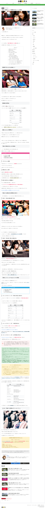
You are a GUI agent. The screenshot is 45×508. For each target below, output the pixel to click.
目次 (14, 47)
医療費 (34, 46)
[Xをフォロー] (7, 459)
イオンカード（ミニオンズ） (5, 337)
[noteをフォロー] (8, 459)
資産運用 (33, 51)
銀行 (33, 44)
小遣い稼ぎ (33, 53)
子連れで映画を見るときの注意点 (13, 52)
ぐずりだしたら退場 (11, 53)
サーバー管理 (34, 32)
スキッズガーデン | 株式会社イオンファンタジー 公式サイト (9, 329)
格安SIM (34, 39)
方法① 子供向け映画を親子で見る (13, 57)
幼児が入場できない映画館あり (13, 55)
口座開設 (34, 58)
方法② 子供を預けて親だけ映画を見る (14, 58)
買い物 (34, 35)
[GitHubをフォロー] (9, 459)
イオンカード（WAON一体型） (6, 441)
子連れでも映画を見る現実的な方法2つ (13, 56)
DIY (33, 42)
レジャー (34, 37)
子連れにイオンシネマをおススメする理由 (14, 59)
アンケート (34, 55)
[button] (24, 463)
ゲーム (33, 30)
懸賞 (33, 62)
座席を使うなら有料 (11, 54)
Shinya (8, 455)
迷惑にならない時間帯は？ (12, 51)
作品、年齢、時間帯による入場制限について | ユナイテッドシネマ (10, 190)
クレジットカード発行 (36, 60)
